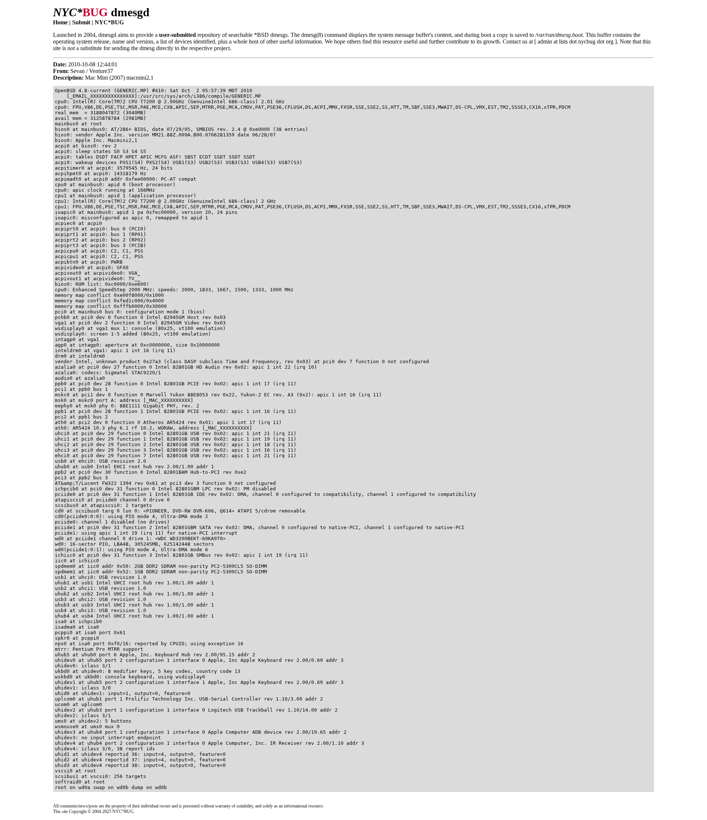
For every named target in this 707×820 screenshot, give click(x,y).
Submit (81, 22)
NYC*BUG (109, 22)
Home (60, 22)
